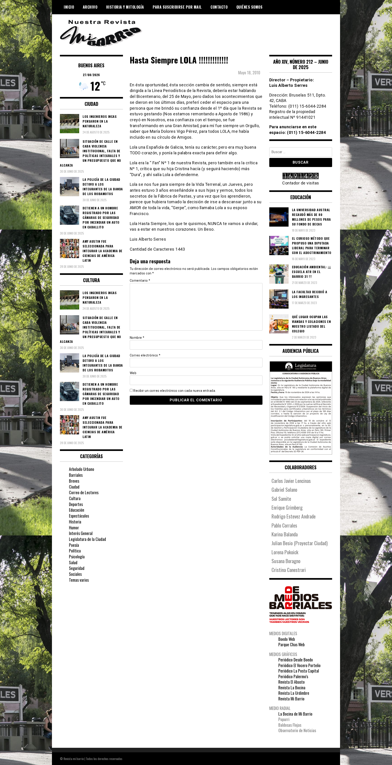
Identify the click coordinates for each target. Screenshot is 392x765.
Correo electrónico (145, 355)
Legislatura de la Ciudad (87, 539)
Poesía (74, 545)
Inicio (69, 7)
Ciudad (74, 487)
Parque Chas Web (291, 644)
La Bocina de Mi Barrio (295, 714)
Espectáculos (79, 516)
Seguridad (76, 568)
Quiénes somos (249, 7)
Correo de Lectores (83, 492)
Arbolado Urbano (81, 469)
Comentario (140, 280)
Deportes (76, 504)
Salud (73, 562)
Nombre (137, 337)
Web (133, 373)
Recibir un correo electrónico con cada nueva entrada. (174, 390)
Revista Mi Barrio (291, 699)
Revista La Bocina (291, 687)
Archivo (90, 7)
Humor (74, 527)
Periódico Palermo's (293, 676)
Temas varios (79, 580)
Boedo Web (286, 639)
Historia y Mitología (125, 7)
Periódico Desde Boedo (295, 660)
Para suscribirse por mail (177, 7)
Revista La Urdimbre (293, 693)
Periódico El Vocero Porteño (299, 665)
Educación (76, 510)
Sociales (75, 574)
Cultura (75, 498)
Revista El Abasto (291, 682)
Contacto (219, 7)
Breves (74, 481)
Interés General (81, 533)
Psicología (77, 556)
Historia (75, 522)
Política (75, 551)
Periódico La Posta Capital (298, 671)
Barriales (76, 475)
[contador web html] (300, 176)
